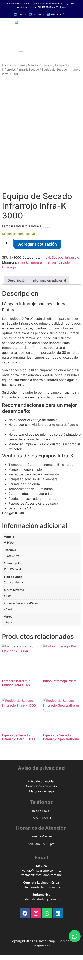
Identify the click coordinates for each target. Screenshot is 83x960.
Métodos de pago (41, 791)
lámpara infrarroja (43, 262)
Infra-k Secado (28, 69)
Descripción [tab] (17, 280)
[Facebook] (25, 913)
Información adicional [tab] (49, 280)
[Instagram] (36, 913)
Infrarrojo (72, 257)
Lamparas (18, 65)
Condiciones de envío (41, 786)
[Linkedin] (58, 913)
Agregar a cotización (37, 244)
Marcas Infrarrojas (40, 65)
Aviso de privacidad (41, 781)
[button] (20, 50)
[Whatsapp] (75, 936)
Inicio (5, 65)
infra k (23, 262)
